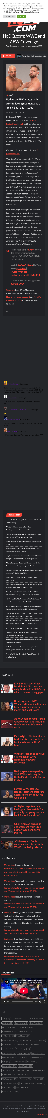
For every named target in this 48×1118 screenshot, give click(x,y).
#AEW (31, 249)
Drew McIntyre (9, 1040)
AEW (6, 1019)
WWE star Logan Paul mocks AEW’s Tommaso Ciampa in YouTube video (21, 633)
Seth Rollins (8, 1070)
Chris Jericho (25, 1032)
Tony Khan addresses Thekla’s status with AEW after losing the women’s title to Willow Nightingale (24, 557)
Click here (10, 290)
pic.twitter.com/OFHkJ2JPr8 (25, 275)
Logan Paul (24, 1053)
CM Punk (8, 1036)
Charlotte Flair (9, 1032)
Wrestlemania (27, 1083)
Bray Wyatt (36, 1023)
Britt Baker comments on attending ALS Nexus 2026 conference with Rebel (24, 641)
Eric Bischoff (26, 1040)
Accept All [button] (21, 16)
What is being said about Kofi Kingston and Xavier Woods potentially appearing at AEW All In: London (23, 564)
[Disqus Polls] (24, 348)
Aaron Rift (9, 112)
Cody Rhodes (22, 1036)
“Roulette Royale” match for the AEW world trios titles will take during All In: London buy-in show (22, 593)
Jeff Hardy (22, 1044)
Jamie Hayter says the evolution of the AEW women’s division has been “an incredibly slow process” (24, 607)
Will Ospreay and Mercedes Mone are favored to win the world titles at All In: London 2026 (24, 586)
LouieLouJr (9, 912)
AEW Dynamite (20, 1019)
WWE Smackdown (10, 1092)
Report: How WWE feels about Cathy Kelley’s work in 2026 (23, 542)
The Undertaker (9, 1079)
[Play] (4, 1001)
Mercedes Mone (9, 1057)
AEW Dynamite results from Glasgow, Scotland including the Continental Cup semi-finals (22, 648)
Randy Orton (36, 1057)
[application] (24, 991)
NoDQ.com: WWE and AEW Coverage (24, 38)
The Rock (23, 1075)
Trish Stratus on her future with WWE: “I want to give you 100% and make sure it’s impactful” (24, 614)
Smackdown (23, 1070)
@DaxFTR (21, 268)
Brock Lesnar (8, 1027)
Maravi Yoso (9, 865)
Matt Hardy (38, 1053)
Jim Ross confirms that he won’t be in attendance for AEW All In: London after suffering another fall (24, 622)
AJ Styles (7, 1023)
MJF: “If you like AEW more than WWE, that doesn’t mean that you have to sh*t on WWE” (23, 600)
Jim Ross (36, 1044)
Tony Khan (25, 1079)
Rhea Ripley (19, 1062)
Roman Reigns (9, 1066)
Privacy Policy (42, 1114)
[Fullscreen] (44, 1001)
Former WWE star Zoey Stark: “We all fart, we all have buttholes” (22, 655)
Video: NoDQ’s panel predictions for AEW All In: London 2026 (22, 578)
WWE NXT (8, 1087)
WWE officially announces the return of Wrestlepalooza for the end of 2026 (19, 528)
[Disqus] (24, 408)
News (10, 95)
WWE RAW (22, 1087)
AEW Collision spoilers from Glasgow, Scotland (22, 628)
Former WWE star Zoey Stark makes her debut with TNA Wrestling (23, 521)
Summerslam (8, 1075)
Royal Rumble (25, 1066)
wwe (40, 1083)
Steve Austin (38, 1070)
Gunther (40, 1040)
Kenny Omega (23, 1049)
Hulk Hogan (8, 1044)
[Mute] (40, 1001)
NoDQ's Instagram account (18, 297)
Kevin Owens (8, 1053)
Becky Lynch (21, 1023)
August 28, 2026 (11, 875)
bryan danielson (25, 1027)
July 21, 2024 (17, 283)
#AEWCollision (25, 265)
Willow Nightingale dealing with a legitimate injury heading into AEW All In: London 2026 (23, 535)
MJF (23, 1057)
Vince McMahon (10, 1083)
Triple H (38, 1079)
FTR (7, 311)
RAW (6, 1062)
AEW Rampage (37, 1019)
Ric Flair (32, 1062)
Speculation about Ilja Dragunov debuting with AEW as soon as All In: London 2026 (24, 571)
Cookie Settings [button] (9, 16)
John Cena (8, 1049)
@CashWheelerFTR (20, 271)
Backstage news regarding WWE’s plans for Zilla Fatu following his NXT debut (22, 550)
